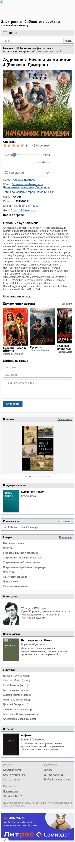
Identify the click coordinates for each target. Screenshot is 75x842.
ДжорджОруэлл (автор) (16, 675)
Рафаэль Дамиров (17, 51)
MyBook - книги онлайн (57, 779)
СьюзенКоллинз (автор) (17, 694)
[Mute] (33, 162)
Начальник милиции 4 (17, 296)
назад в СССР (45, 192)
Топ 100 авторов (30, 527)
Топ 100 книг (10, 527)
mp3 (36, 205)
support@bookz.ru (61, 802)
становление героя (22, 192)
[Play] (17, 162)
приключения (10, 581)
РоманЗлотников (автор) (17, 699)
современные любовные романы (21, 562)
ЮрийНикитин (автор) (15, 685)
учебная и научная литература (20, 552)
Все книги (67, 304)
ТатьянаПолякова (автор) (17, 709)
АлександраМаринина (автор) (20, 718)
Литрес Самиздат (54, 774)
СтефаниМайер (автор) (16, 680)
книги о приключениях (15, 586)
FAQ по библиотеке (14, 774)
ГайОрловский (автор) (15, 690)
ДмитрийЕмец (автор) (15, 704)
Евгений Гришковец (33, 739)
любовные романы (13, 543)
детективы (9, 572)
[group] (27, 159)
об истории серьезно (15, 576)
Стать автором (11, 779)
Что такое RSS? (12, 796)
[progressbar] (27, 155)
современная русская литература (22, 557)
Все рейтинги (64, 521)
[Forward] (25, 162)
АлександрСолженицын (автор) (21, 714)
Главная (8, 48)
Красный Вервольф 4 (65, 347)
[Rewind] (9, 162)
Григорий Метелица (23, 210)
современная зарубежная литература (24, 567)
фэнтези (7, 548)
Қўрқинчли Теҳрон (33, 491)
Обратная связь (12, 769)
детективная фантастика (18, 187)
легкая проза (28, 496)
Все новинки (65, 419)
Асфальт (27, 735)
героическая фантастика (35, 48)
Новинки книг (10, 791)
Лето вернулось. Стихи (36, 640)
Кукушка (35, 347)
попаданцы (42, 187)
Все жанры (65, 537)
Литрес (48, 769)
